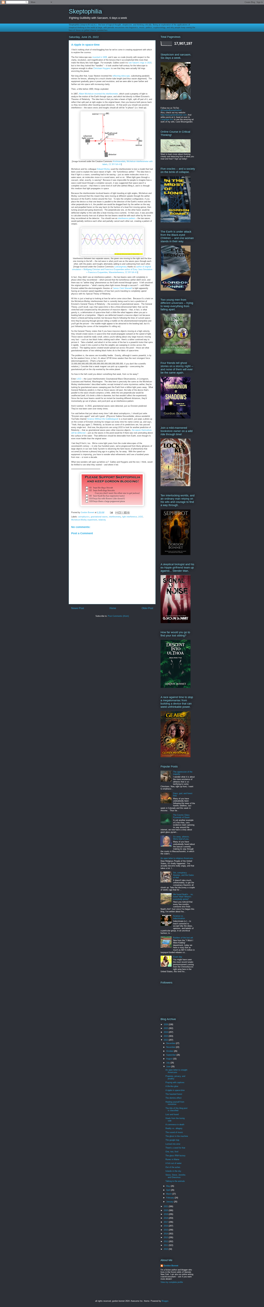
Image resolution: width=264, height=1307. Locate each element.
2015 (166, 1230)
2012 (166, 1241)
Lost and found (172, 1114)
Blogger (165, 1301)
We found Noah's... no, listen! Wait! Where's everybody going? (183, 896)
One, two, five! (171, 1151)
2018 (166, 1218)
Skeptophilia (85, 11)
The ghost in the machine (176, 1136)
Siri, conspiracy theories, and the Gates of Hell (183, 875)
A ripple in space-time (175, 1090)
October (170, 1051)
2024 (166, 1032)
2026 (166, 1024)
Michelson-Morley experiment (84, 520)
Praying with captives (174, 1082)
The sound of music (174, 1132)
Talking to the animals (175, 1181)
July (168, 1063)
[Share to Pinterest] (128, 512)
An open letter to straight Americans (176, 1071)
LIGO (79, 379)
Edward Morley (103, 169)
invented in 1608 (99, 57)
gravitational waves (99, 517)
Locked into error (172, 1144)
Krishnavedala (119, 161)
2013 (166, 1237)
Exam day (177, 957)
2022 (166, 1040)
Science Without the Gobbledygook (102, 419)
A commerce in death (174, 1124)
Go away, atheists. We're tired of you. (181, 838)
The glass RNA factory (175, 1155)
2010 (166, 1249)
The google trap (172, 1140)
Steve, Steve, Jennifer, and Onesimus (175, 1176)
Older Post (147, 608)
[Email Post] (111, 512)
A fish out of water (173, 1163)
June (168, 1066)
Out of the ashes (172, 1167)
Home (113, 608)
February (170, 1198)
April (168, 1190)
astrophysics (84, 517)
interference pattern (126, 218)
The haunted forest (173, 1094)
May (168, 1186)
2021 (166, 1206)
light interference (129, 517)
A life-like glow (171, 1086)
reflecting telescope (121, 76)
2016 (166, 1226)
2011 (166, 1245)
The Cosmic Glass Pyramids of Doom (181, 816)
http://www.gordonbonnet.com (174, 115)
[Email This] (116, 512)
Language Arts (167, 119)
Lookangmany (120, 267)
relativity (102, 520)
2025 (166, 1028)
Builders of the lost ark (183, 938)
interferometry (115, 517)
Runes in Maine (172, 1159)
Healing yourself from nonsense (174, 1103)
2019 (166, 1214)
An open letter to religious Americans (177, 858)
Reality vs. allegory (173, 1128)
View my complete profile (172, 1282)
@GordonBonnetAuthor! (171, 110)
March (169, 1194)
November (171, 1047)
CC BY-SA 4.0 (115, 164)
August (169, 1059)
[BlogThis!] (119, 512)
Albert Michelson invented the (98, 94)
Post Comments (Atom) (118, 616)
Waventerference (116, 272)
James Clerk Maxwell (122, 288)
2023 (166, 1036)
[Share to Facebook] (125, 512)
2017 (166, 1222)
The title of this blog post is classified (176, 1109)
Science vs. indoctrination (179, 917)
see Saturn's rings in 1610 (139, 63)
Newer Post (77, 608)
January (170, 1201)
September (171, 1055)
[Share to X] (122, 512)
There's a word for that (175, 1148)
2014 (166, 1233)
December (171, 1043)
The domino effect (173, 1098)
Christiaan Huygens (101, 68)
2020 (166, 1210)
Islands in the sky (173, 1171)
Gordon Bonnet (171, 1265)
